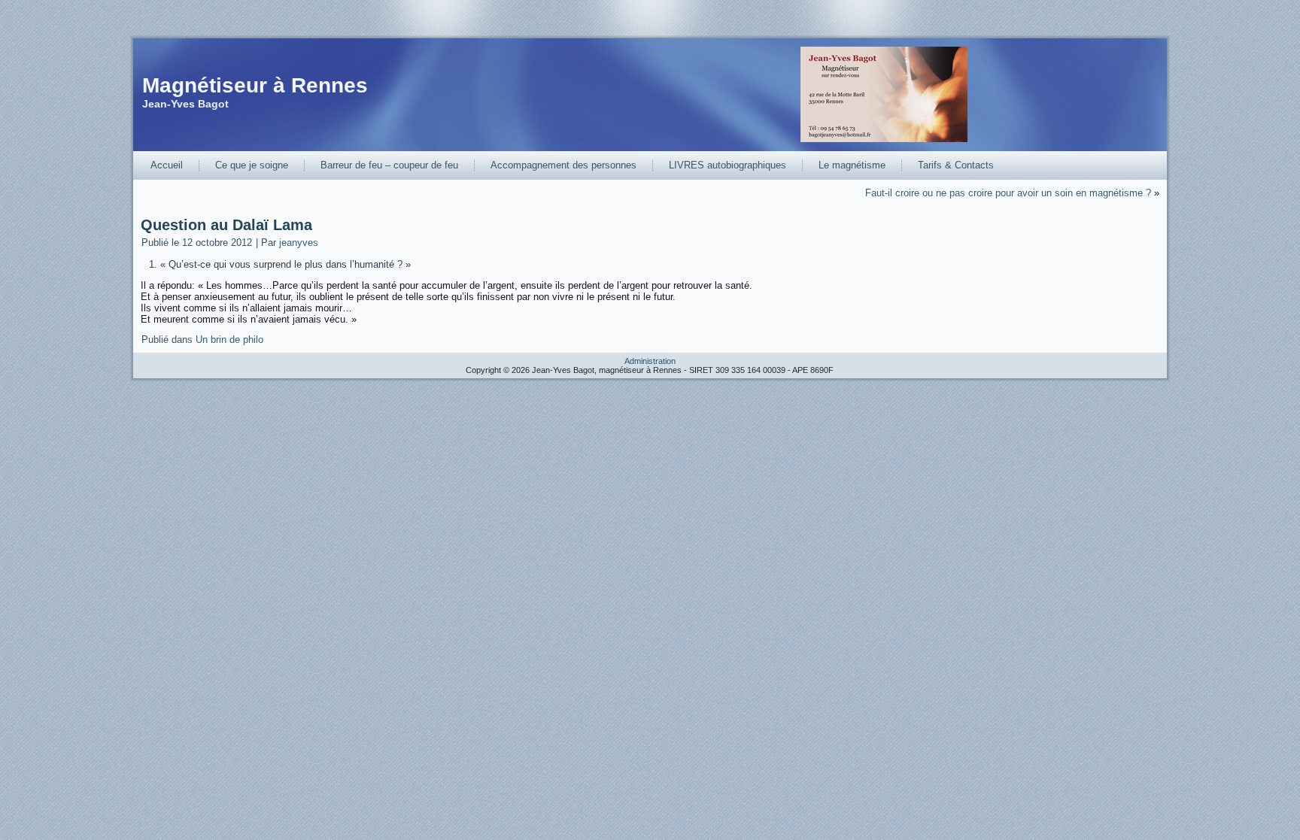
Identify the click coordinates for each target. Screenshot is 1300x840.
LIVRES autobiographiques (727, 165)
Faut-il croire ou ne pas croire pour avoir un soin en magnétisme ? (1008, 193)
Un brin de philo (229, 339)
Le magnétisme (852, 165)
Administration (650, 360)
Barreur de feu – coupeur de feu (389, 165)
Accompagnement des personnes (563, 165)
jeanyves (298, 242)
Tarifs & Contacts (956, 165)
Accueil (166, 165)
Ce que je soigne (251, 165)
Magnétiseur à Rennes (255, 85)
